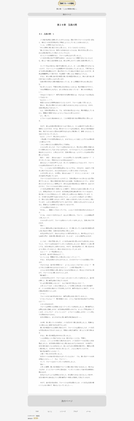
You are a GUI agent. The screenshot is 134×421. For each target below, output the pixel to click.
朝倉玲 (38, 415)
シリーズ (63, 411)
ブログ (75, 411)
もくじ (50, 411)
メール (88, 411)
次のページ (67, 401)
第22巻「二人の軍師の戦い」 (67, 9)
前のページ (67, 14)
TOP (37, 411)
